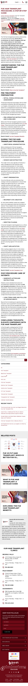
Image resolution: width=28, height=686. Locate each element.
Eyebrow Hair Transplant (7, 385)
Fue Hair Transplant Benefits (16, 136)
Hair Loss (3, 379)
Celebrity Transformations (7, 400)
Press (11, 679)
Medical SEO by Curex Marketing (14, 676)
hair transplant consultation (18, 353)
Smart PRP (4, 376)
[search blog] (25, 360)
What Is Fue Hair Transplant (16, 90)
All (1, 367)
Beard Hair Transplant (6, 373)
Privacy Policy (8, 680)
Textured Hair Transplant (7, 394)
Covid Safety (16, 679)
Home (2, 15)
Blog (22, 679)
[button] (17, 2)
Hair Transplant (4, 370)
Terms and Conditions (18, 680)
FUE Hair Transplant (9, 15)
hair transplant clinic (14, 335)
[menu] (26, 2)
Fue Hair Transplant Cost (16, 270)
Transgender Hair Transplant (8, 397)
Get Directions (8, 560)
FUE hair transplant (12, 58)
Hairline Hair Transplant (6, 388)
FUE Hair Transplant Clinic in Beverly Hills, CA (12, 420)
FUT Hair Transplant (6, 391)
